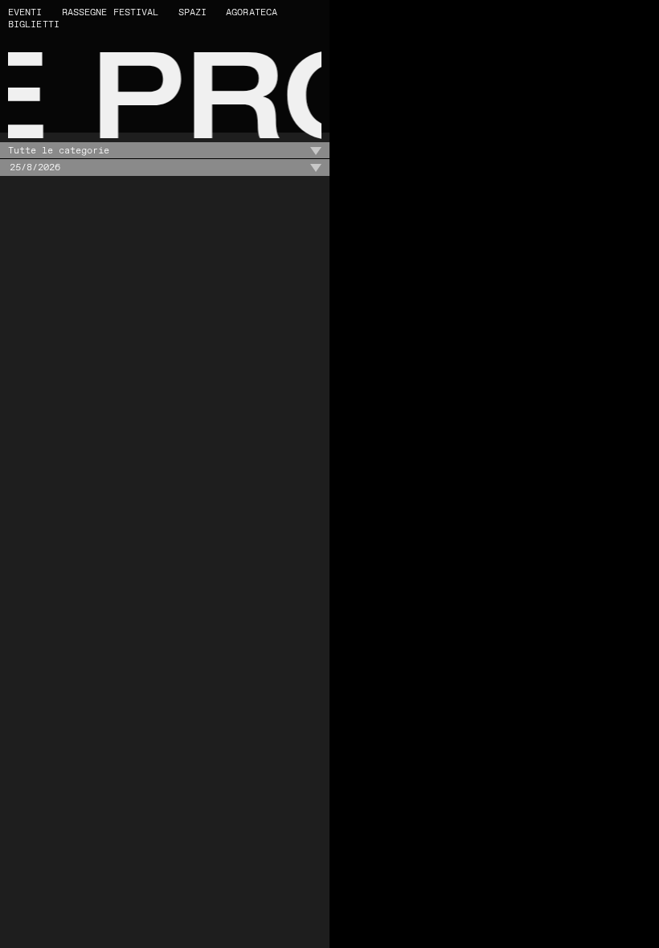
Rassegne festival (110, 12)
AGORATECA (251, 12)
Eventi (25, 12)
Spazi (192, 12)
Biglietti (33, 24)
